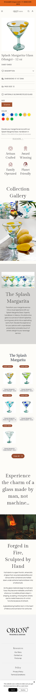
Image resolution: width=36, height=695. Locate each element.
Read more (17, 139)
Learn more (24, 686)
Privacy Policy (18, 671)
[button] (17, 50)
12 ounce (7, 104)
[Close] (34, 682)
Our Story (18, 652)
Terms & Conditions (18, 675)
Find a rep (18, 658)
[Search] (28, 11)
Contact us (18, 655)
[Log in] (32, 11)
